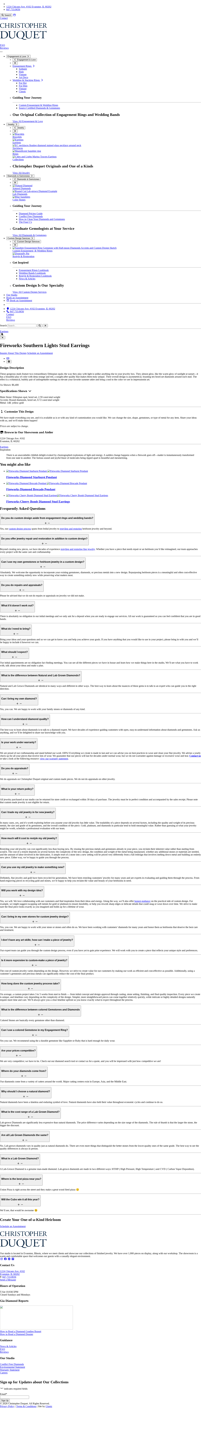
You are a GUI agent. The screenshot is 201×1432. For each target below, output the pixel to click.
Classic (22, 91)
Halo (21, 71)
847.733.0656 (9, 1277)
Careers (4, 1372)
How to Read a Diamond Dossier (16, 1334)
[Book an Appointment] (14, 15)
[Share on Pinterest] (8, 361)
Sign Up (4, 1400)
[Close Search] (45, 325)
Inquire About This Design (13, 353)
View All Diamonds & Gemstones (29, 235)
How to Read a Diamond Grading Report (20, 1331)
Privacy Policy (7, 1406)
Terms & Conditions (26, 1406)
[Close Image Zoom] (2, 337)
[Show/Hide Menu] (1, 51)
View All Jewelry (21, 173)
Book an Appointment (17, 297)
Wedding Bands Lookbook (32, 273)
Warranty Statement (9, 1370)
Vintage (23, 74)
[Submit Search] (39, 325)
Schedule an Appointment (40, 353)
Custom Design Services (19, 238)
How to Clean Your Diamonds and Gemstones (42, 219)
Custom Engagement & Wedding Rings (38, 105)
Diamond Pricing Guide (31, 213)
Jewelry (11, 124)
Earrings (4, 331)
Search (3, 325)
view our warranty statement (54, 758)
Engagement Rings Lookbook (34, 270)
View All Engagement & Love (28, 121)
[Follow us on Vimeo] (12, 1259)
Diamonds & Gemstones (19, 176)
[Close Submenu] (15, 63)
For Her (23, 83)
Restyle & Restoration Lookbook (35, 276)
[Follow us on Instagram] (1, 1259)
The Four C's (25, 222)
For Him (23, 85)
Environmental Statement (12, 1367)
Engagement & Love (17, 56)
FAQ (2, 45)
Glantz (49, 1406)
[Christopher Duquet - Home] (23, 42)
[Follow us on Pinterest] (9, 1259)
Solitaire (23, 69)
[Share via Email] (7, 358)
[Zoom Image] (1, 334)
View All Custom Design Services (29, 292)
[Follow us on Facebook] (5, 1259)
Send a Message (8, 1279)
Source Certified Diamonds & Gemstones (39, 108)
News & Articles (27, 278)
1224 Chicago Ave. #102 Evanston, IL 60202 (12, 1272)
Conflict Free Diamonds (31, 216)
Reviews (4, 48)
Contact (4, 18)
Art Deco (23, 77)
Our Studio (11, 295)
